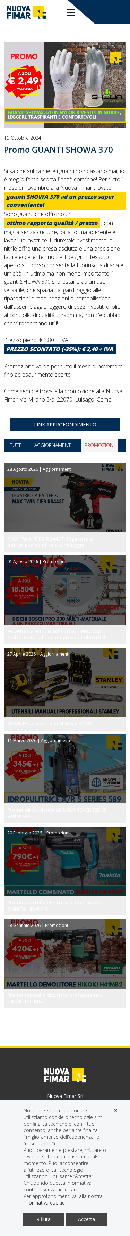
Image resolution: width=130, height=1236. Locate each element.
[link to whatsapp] (125, 12)
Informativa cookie (44, 1202)
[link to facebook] (104, 12)
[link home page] (26, 12)
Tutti (16, 445)
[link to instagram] (114, 12)
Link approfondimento (65, 424)
